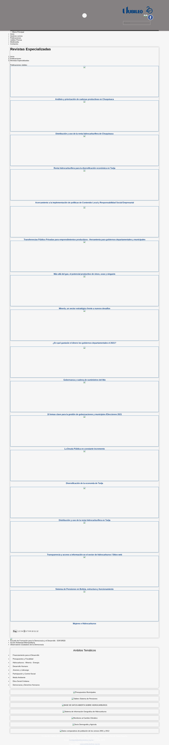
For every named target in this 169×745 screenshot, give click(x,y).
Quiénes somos (16, 36)
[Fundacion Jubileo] (136, 18)
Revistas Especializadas (19, 60)
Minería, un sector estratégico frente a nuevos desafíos (84, 308)
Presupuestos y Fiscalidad (23, 659)
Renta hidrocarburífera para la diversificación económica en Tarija (84, 168)
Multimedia (14, 42)
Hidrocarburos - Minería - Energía (26, 663)
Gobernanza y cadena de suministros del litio (84, 380)
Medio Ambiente (19, 677)
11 (35, 631)
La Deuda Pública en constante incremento (84, 449)
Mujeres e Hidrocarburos (84, 624)
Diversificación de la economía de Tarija (84, 483)
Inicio (12, 34)
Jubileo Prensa (16, 40)
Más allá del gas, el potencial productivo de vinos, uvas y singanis (84, 274)
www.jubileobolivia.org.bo (90, 744)
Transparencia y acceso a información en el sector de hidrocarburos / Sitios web (84, 555)
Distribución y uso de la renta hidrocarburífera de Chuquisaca (84, 134)
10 (33, 631)
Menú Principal (18, 32)
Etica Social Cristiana (21, 681)
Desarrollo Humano (20, 666)
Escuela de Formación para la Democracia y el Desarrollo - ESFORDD (37, 641)
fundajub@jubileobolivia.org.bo (81, 740)
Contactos (14, 44)
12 (37, 631)
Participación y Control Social (24, 674)
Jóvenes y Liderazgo (21, 670)
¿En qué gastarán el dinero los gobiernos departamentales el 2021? (84, 343)
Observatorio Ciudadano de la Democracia (27, 645)
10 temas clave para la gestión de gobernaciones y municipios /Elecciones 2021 (84, 414)
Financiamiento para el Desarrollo (26, 655)
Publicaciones (15, 38)
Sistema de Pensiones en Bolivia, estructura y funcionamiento (84, 589)
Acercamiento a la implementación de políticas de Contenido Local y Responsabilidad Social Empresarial (84, 203)
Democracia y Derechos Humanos (26, 685)
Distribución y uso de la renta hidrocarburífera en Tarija (84, 520)
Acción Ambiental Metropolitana (22, 643)
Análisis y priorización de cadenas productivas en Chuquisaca (84, 99)
